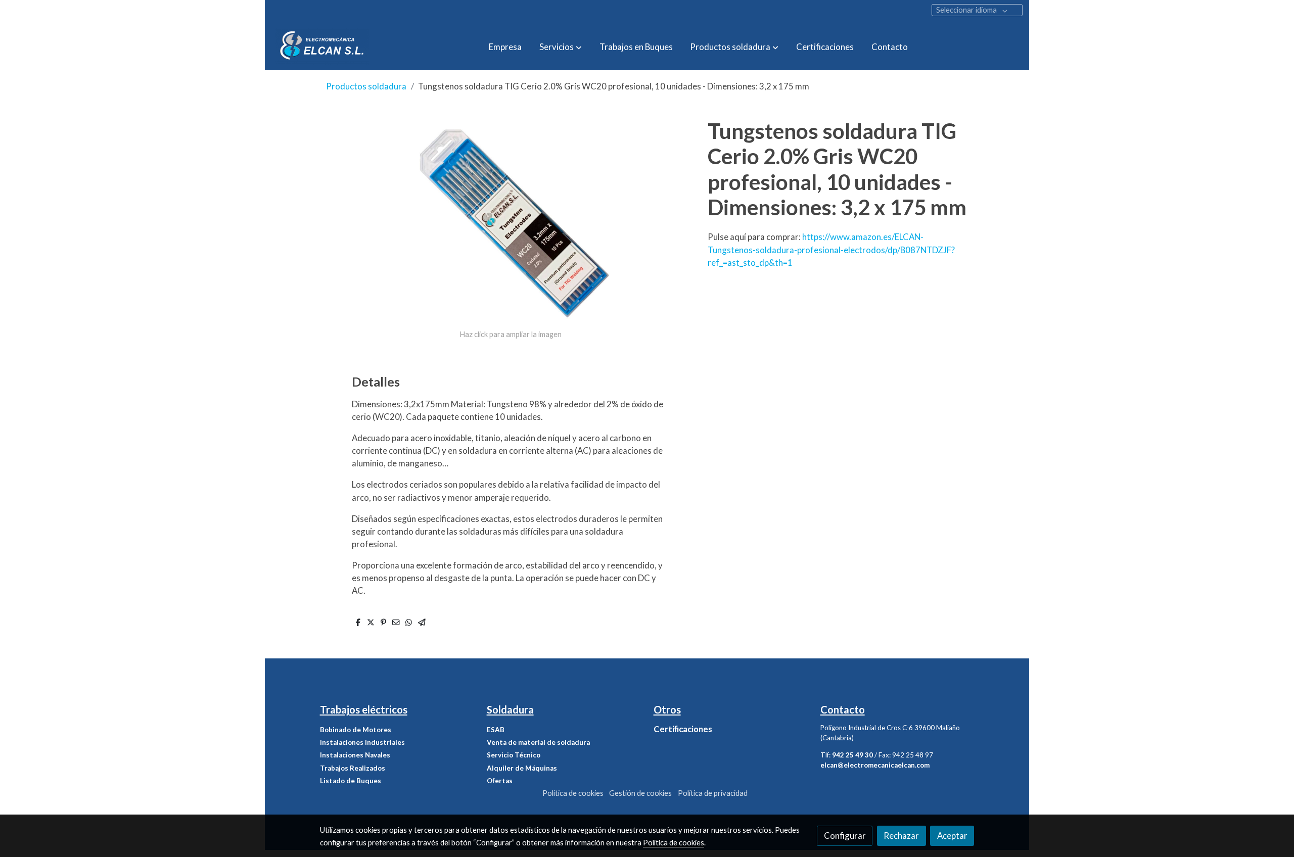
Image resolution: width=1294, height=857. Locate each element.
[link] (322, 46)
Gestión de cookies (640, 793)
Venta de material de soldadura (538, 742)
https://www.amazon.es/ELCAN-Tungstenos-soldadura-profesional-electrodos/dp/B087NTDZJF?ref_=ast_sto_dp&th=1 (831, 249)
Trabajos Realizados (352, 768)
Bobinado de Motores (355, 730)
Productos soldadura (366, 86)
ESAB (495, 730)
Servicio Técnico (513, 755)
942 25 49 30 (852, 755)
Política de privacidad (713, 793)
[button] (560, 46)
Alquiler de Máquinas (522, 768)
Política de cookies (573, 793)
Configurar (845, 835)
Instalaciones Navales (355, 755)
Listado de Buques (350, 781)
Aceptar (952, 835)
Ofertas (500, 781)
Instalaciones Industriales (362, 742)
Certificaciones (683, 729)
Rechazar (901, 835)
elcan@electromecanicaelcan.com (875, 765)
